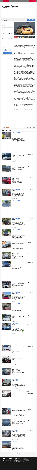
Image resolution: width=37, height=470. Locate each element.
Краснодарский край (9, 50)
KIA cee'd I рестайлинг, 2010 (16, 390)
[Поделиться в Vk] (6, 127)
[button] (34, 22)
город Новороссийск (5, 50)
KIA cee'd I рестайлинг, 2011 (16, 200)
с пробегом (26, 2)
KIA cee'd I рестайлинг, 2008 (16, 177)
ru (5, 1)
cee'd (18, 2)
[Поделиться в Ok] (8, 127)
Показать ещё (18, 453)
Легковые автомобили (3, 2)
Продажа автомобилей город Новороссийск (10, 2)
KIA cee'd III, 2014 (14, 430)
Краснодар (13, 333)
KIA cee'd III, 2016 (14, 441)
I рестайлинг (20, 2)
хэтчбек (23, 2)
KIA (16, 2)
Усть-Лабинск (13, 388)
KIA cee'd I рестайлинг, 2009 (16, 132)
